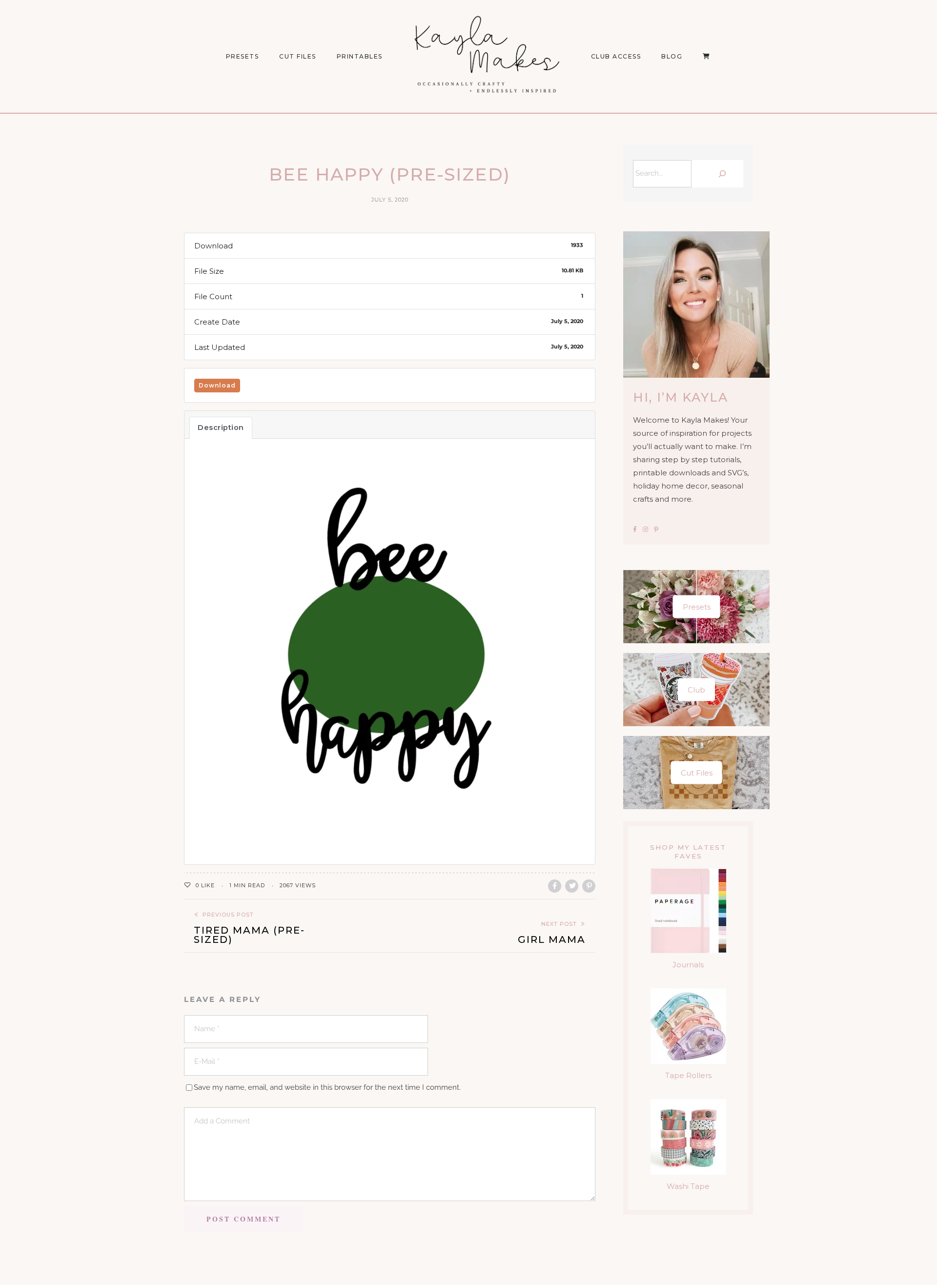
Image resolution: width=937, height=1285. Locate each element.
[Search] (719, 173)
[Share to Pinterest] (588, 886)
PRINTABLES (360, 56)
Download (217, 385)
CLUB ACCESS (616, 56)
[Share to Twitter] (571, 886)
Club (696, 689)
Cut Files (297, 56)
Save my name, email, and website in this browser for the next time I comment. (327, 1087)
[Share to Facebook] (554, 886)
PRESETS (242, 56)
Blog (671, 56)
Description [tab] (221, 427)
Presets (697, 607)
